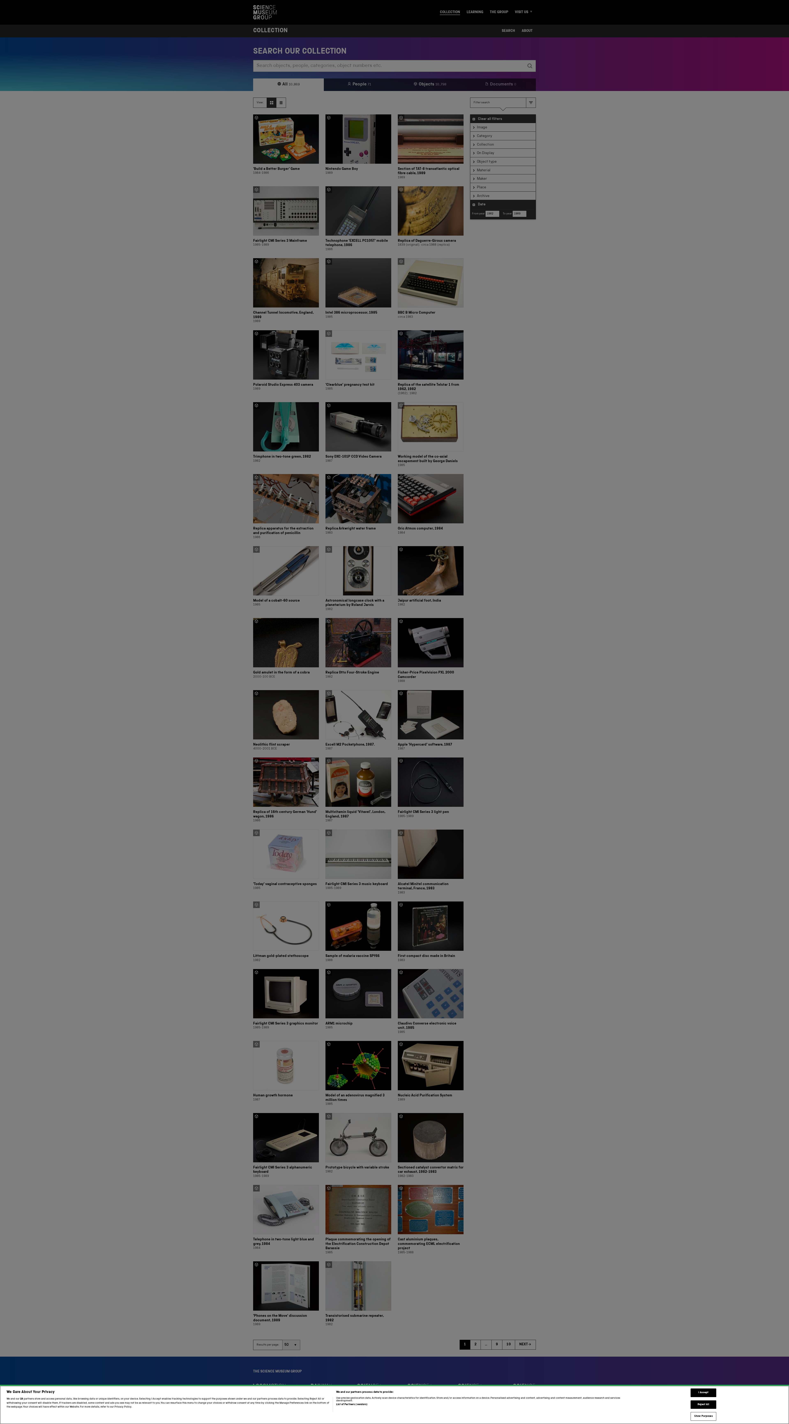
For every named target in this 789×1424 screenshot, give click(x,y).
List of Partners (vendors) (351, 1404)
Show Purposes (703, 1416)
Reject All (703, 1404)
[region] (394, 1405)
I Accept (703, 1392)
